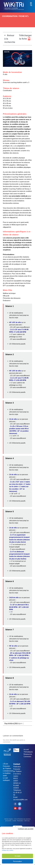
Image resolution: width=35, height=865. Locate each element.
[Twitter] (19, 804)
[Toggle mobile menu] (31, 3)
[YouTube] (15, 808)
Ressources (28, 754)
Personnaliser (17, 861)
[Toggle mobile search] (31, 5)
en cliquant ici (12, 217)
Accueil (26, 749)
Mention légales (8, 819)
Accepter (17, 856)
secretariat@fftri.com (20, 799)
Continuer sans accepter (25, 829)
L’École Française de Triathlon (7, 766)
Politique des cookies (7, 850)
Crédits (14, 820)
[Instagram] (19, 808)
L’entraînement (8, 771)
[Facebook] (15, 804)
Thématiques (28, 752)
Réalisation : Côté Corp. (23, 820)
